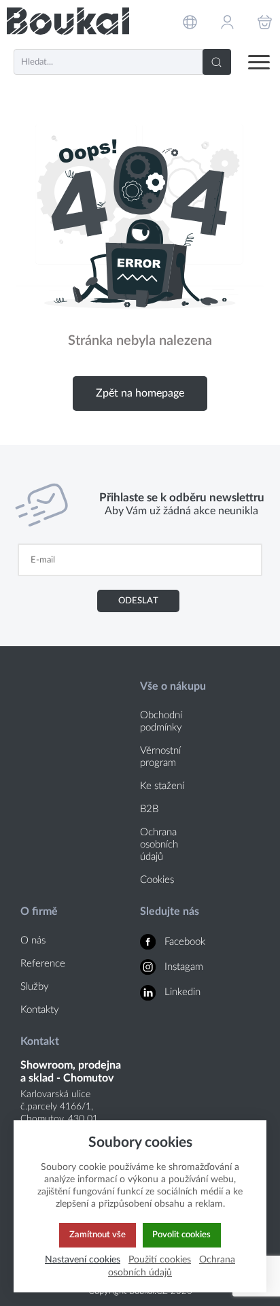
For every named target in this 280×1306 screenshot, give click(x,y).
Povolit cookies (181, 1234)
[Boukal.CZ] (68, 21)
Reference (42, 963)
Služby (34, 987)
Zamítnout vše (97, 1234)
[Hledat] (217, 62)
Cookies (157, 880)
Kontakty (39, 1010)
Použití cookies (159, 1259)
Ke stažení (162, 786)
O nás (33, 940)
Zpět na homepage (140, 393)
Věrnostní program (160, 757)
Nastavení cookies (82, 1259)
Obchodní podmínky (161, 721)
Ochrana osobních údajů (159, 844)
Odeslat (138, 601)
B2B (149, 809)
